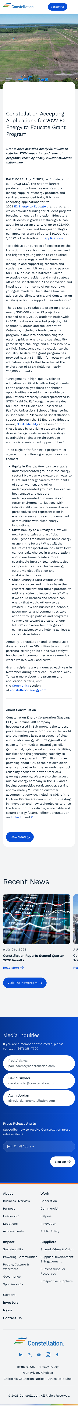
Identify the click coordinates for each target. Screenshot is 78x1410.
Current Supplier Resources (53, 1271)
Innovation (48, 1223)
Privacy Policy (48, 1366)
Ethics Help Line (60, 1379)
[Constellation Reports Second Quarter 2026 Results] (36, 932)
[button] (20, 837)
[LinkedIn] (21, 1354)
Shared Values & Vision (57, 1249)
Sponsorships (13, 1284)
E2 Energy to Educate (30, 206)
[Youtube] (39, 1354)
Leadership (11, 1216)
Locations (10, 1223)
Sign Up (60, 1161)
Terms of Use (25, 1366)
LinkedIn (17, 817)
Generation (49, 1201)
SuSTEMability (27, 424)
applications (54, 238)
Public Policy (50, 1231)
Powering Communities (20, 1257)
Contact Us (57, 6)
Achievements (13, 1231)
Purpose (9, 1208)
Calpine (46, 1216)
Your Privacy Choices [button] (37, 1372)
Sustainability (13, 1249)
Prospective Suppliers (57, 1281)
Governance (12, 1276)
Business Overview (16, 1201)
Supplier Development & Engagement (57, 1259)
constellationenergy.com (28, 690)
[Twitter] (30, 1354)
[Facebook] (57, 1354)
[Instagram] (48, 1354)
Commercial (49, 1208)
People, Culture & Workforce (16, 1267)
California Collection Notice (24, 1379)
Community (20, 685)
